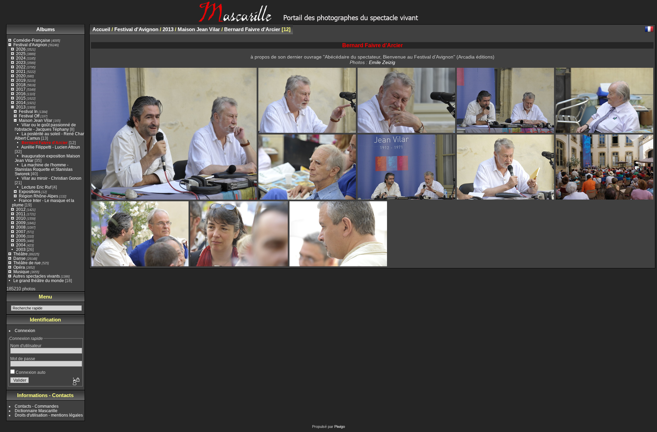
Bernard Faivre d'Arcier (45, 142)
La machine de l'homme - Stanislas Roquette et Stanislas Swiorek (44, 169)
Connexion (25, 330)
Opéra (19, 267)
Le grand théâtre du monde (38, 280)
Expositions (29, 191)
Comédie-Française (31, 40)
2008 (21, 227)
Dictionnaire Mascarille (36, 410)
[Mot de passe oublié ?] (75, 381)
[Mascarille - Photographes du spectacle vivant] (328, 19)
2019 (21, 80)
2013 (21, 107)
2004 (21, 245)
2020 (21, 76)
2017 (21, 89)
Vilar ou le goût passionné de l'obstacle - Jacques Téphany (45, 127)
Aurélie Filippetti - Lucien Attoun (50, 147)
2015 (21, 98)
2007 (21, 231)
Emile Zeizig (382, 62)
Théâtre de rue (27, 263)
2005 (21, 240)
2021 (21, 71)
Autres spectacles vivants (36, 276)
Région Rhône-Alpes (38, 196)
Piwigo (339, 426)
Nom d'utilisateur (25, 345)
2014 (21, 102)
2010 (21, 218)
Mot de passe (22, 358)
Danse (19, 258)
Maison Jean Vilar (35, 120)
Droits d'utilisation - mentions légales (49, 415)
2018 (21, 84)
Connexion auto (30, 372)
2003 (21, 249)
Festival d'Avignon (30, 44)
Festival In (28, 111)
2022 (21, 67)
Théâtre (20, 254)
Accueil (101, 29)
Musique (21, 271)
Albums (45, 29)
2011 (21, 214)
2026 (21, 49)
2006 (21, 236)
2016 (21, 93)
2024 (21, 58)
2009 (21, 222)
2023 (21, 62)
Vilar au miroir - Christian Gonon (51, 178)
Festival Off (29, 116)
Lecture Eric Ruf (36, 187)
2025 (21, 53)
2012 (21, 209)
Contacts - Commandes (37, 406)
